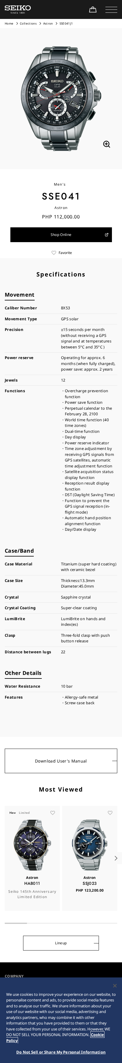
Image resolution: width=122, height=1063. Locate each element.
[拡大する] (107, 144)
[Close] (114, 985)
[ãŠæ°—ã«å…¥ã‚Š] (52, 812)
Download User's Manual (61, 761)
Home (9, 23)
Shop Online (61, 234)
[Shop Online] (93, 9)
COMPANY (14, 976)
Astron (48, 23)
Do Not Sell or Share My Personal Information (61, 1052)
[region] (61, 1020)
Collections (28, 23)
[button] (111, 9)
